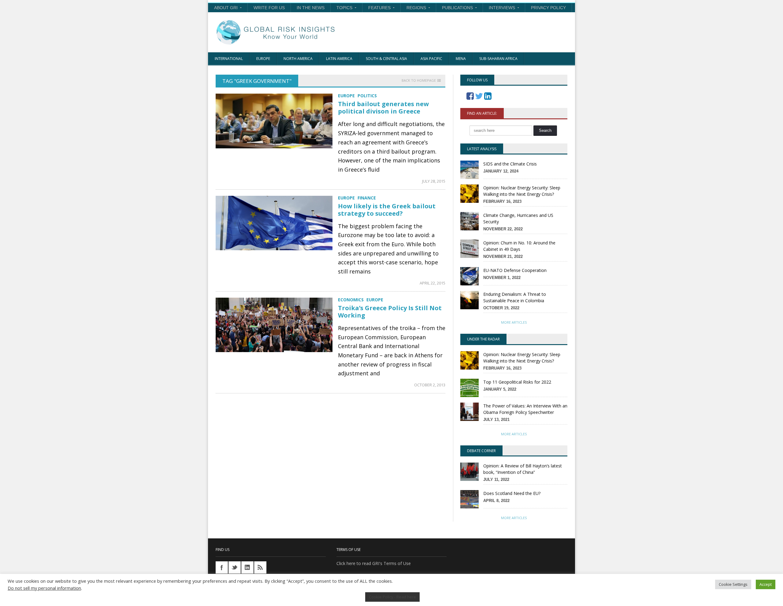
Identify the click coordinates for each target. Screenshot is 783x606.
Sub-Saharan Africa (498, 58)
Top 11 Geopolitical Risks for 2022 (517, 382)
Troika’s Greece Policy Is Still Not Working (390, 311)
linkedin (247, 567)
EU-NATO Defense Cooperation (515, 270)
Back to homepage (419, 80)
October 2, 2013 (429, 385)
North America (298, 58)
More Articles (514, 322)
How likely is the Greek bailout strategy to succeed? (387, 209)
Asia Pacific (431, 58)
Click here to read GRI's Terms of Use (373, 563)
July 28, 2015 (433, 181)
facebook (222, 567)
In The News (311, 7)
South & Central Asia (386, 58)
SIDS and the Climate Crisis (510, 164)
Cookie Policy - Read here (392, 597)
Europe (263, 58)
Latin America (339, 58)
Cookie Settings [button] (733, 584)
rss (260, 567)
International (229, 58)
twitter (234, 567)
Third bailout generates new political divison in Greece (383, 107)
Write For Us (269, 7)
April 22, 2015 (432, 283)
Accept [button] (765, 584)
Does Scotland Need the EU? (511, 493)
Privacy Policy (548, 7)
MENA (461, 58)
